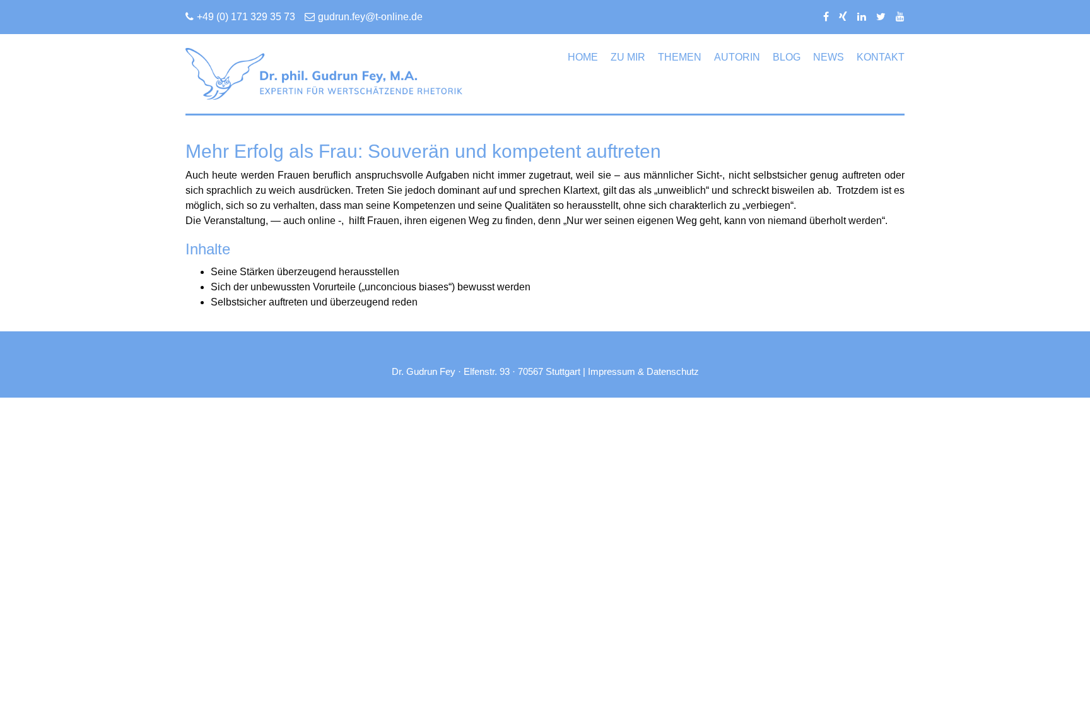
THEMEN (679, 57)
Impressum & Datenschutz (643, 371)
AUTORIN (737, 57)
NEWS (828, 57)
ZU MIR (628, 57)
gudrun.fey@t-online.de (370, 16)
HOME (583, 57)
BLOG (786, 57)
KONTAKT (881, 57)
